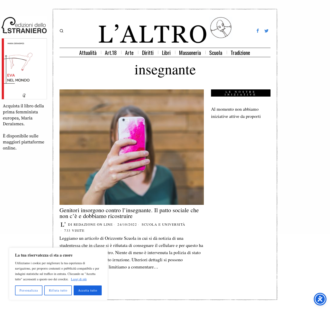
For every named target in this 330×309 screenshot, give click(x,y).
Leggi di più (79, 279)
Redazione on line (93, 224)
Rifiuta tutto (58, 290)
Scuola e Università (163, 224)
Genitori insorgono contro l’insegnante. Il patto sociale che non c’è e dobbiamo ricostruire (129, 213)
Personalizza (29, 290)
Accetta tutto (87, 290)
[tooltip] (258, 31)
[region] (58, 274)
